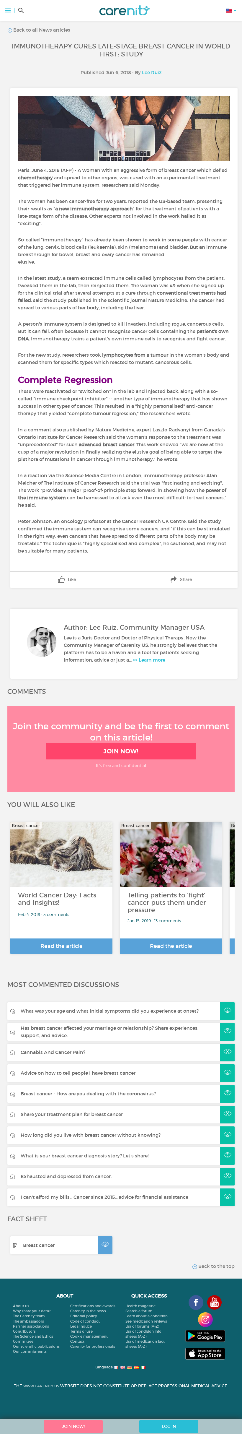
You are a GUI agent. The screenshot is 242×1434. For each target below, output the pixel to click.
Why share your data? (31, 1311)
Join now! (121, 751)
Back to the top (216, 1266)
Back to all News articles (41, 30)
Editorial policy (83, 1316)
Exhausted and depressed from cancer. (66, 1176)
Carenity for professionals (92, 1346)
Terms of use (81, 1331)
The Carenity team (29, 1316)
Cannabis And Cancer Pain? (53, 1052)
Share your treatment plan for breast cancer (72, 1114)
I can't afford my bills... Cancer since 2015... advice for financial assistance (104, 1197)
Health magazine (140, 1306)
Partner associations (31, 1326)
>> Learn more (149, 660)
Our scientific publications (36, 1346)
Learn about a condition (146, 1316)
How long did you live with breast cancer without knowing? (91, 1135)
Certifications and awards (92, 1306)
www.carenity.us (41, 1386)
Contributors (24, 1331)
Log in (169, 1426)
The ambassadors (28, 1321)
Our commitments (30, 1351)
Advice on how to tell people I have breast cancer (78, 1073)
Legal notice (81, 1326)
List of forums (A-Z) (142, 1326)
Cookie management (89, 1336)
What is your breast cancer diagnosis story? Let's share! (84, 1156)
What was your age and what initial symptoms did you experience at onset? (110, 1011)
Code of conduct (85, 1321)
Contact (77, 1341)
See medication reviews (146, 1321)
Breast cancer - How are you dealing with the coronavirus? (88, 1094)
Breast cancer (39, 1245)
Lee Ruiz (152, 72)
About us (21, 1306)
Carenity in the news (88, 1311)
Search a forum (139, 1311)
